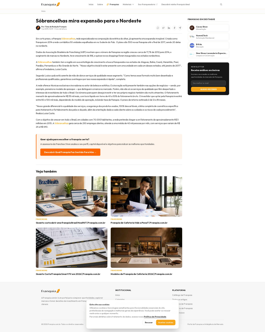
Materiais (127, 4)
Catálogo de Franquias (182, 295)
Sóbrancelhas (68, 38)
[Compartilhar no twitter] (163, 28)
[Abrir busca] (221, 4)
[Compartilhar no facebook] (174, 28)
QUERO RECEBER (208, 89)
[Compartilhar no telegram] (180, 28)
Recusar (149, 322)
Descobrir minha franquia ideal (175, 4)
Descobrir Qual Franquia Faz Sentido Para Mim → (70, 152)
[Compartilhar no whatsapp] (158, 28)
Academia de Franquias (182, 304)
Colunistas (120, 299)
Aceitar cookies (165, 322)
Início (91, 4)
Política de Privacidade (155, 316)
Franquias (114, 4)
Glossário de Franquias (182, 308)
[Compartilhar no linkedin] (169, 28)
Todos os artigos (179, 299)
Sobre (100, 4)
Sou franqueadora (146, 4)
